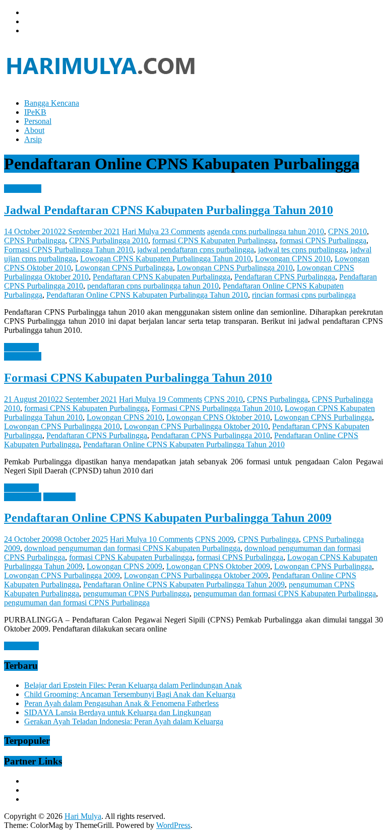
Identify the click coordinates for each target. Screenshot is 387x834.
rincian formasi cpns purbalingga (304, 295)
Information (22, 188)
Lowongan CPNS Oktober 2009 (218, 566)
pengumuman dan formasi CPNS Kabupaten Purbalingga (285, 593)
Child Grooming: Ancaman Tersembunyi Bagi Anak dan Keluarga (129, 694)
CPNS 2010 (347, 231)
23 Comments (183, 231)
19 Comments (180, 399)
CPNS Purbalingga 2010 (108, 240)
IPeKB (35, 112)
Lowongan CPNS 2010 (293, 258)
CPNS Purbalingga (34, 240)
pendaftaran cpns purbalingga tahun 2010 (153, 286)
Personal (37, 121)
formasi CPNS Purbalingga (323, 240)
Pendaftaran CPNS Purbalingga (284, 276)
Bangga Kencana (51, 103)
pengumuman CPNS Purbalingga (136, 593)
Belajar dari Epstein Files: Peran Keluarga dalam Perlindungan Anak (133, 685)
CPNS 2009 (214, 539)
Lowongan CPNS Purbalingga (124, 267)
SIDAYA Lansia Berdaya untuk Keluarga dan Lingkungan (117, 712)
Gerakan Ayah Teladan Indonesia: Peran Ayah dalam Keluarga (123, 721)
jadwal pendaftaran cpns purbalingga (195, 249)
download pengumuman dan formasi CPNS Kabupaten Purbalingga (132, 548)
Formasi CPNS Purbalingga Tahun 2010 (68, 249)
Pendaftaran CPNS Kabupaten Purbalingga (161, 276)
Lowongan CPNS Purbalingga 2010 (235, 267)
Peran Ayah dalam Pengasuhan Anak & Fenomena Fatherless (121, 703)
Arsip (33, 139)
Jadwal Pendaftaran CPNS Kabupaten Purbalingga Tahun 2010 (168, 210)
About (34, 130)
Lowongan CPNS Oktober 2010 (218, 417)
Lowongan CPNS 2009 (124, 566)
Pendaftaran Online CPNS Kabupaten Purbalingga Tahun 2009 (168, 517)
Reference (59, 497)
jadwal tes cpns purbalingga (302, 249)
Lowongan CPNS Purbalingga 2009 (62, 575)
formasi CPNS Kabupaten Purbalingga (214, 240)
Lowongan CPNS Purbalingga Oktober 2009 (196, 575)
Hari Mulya (141, 231)
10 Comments (171, 539)
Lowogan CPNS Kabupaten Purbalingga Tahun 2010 (165, 258)
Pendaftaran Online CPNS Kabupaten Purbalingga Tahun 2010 (147, 295)
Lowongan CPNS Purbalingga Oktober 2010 (196, 426)
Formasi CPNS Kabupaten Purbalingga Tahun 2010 (138, 377)
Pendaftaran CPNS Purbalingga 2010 (210, 435)
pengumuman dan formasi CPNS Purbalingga (77, 602)
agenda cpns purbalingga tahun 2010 (265, 231)
